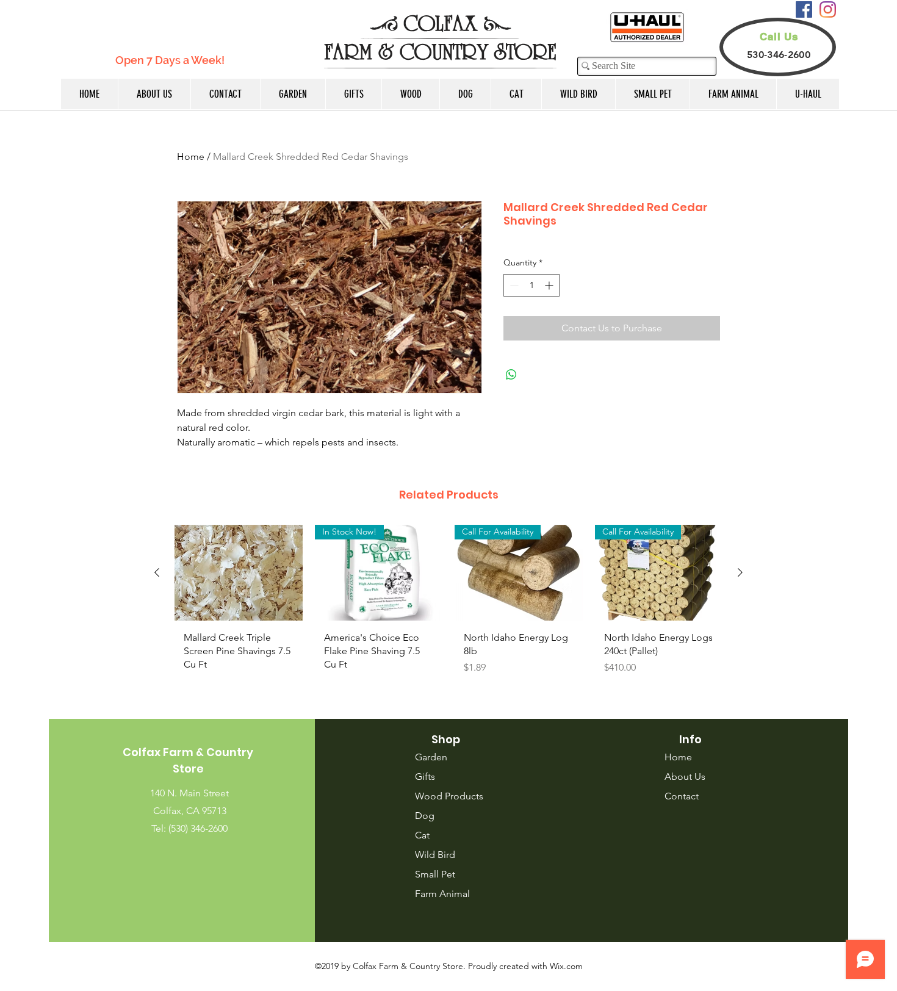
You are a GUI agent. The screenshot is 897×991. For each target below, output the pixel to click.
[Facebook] (804, 9)
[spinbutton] (531, 285)
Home (190, 156)
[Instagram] (828, 9)
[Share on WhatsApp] (511, 374)
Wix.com (566, 965)
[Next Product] (740, 572)
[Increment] (550, 285)
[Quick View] (239, 573)
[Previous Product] (157, 572)
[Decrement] (513, 285)
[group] (449, 609)
